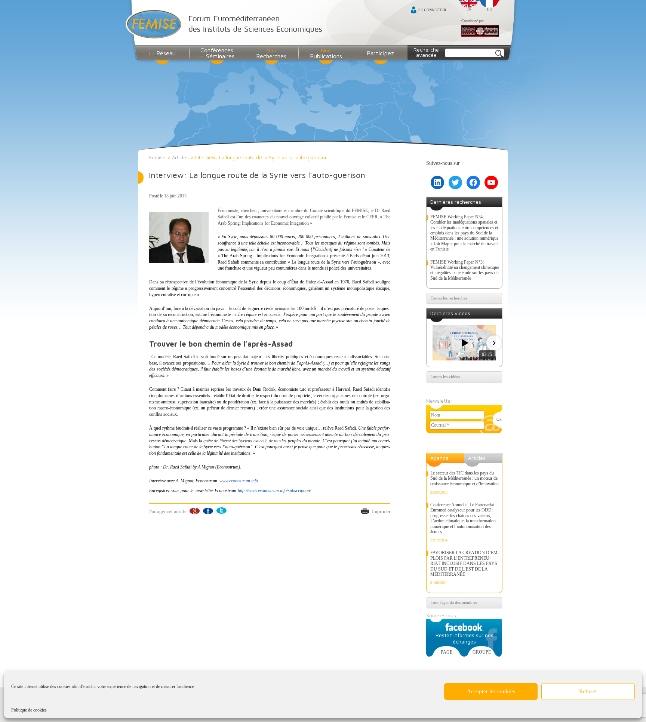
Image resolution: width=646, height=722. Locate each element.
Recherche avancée (426, 52)
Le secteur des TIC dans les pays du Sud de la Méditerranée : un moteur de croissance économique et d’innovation (464, 478)
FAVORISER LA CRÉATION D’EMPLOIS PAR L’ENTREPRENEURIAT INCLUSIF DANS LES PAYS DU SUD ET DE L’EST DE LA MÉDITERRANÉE (464, 563)
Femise (157, 157)
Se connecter (432, 10)
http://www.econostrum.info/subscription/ (274, 490)
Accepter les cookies (491, 691)
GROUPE (482, 652)
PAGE (446, 652)
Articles (180, 157)
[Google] (194, 510)
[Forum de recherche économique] (480, 31)
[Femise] (225, 24)
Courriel (440, 425)
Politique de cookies (29, 710)
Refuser (588, 691)
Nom (435, 415)
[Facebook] (207, 510)
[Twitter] (221, 510)
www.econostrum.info (238, 480)
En (469, 9)
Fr (489, 9)
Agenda (439, 458)
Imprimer (381, 511)
